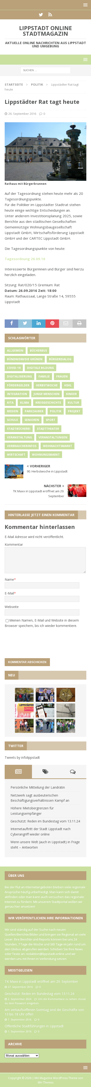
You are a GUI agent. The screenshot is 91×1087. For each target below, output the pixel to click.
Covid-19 (14, 368)
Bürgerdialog (60, 359)
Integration (17, 394)
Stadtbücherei (18, 429)
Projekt (74, 411)
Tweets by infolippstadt (22, 757)
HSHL (68, 385)
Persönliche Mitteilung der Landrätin (37, 787)
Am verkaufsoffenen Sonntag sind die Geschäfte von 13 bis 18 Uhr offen (44, 1011)
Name (9, 579)
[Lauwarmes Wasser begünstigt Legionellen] (65, 710)
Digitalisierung (19, 376)
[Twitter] (41, 14)
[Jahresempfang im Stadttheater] (65, 695)
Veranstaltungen (52, 437)
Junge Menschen (47, 394)
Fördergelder (18, 385)
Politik (55, 411)
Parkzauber (34, 411)
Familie (44, 376)
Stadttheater (48, 429)
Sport (50, 420)
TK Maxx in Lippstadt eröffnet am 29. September (41, 981)
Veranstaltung (19, 437)
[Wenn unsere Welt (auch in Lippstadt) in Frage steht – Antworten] (24, 695)
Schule (12, 420)
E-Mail (9, 593)
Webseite (12, 607)
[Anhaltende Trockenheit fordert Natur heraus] (65, 726)
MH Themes (45, 1082)
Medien (12, 411)
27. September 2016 (20, 987)
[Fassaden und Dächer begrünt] (24, 726)
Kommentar (14, 544)
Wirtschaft (16, 455)
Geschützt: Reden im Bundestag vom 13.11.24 (45, 821)
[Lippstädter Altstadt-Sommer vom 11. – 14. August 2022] (24, 710)
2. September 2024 (19, 999)
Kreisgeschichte (48, 403)
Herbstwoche (47, 385)
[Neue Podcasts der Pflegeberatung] (45, 726)
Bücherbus (38, 351)
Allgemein (15, 351)
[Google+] (50, 14)
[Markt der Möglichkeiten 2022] (45, 695)
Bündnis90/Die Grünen (24, 359)
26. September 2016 (22, 114)
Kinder (71, 394)
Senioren (31, 420)
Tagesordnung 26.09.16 (25, 258)
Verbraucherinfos (21, 446)
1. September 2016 (19, 1019)
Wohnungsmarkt (46, 455)
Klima (24, 403)
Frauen (62, 376)
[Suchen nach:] (46, 70)
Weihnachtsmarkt (57, 446)
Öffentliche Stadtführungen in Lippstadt (34, 1026)
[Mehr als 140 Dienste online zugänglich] (45, 710)
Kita (10, 403)
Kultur (73, 403)
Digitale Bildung (40, 368)
